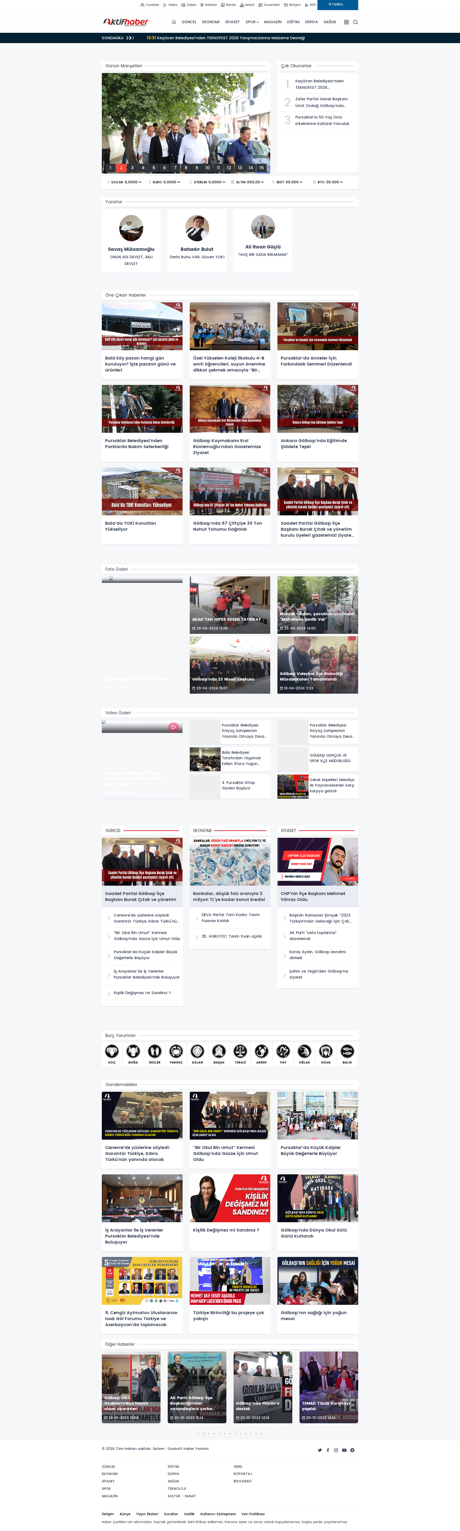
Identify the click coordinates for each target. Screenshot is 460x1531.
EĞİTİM (293, 22)
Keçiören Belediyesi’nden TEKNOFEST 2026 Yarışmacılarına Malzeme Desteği (226, 38)
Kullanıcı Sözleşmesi (218, 1514)
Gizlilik (189, 1514)
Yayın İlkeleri (147, 1514)
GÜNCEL (189, 22)
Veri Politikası (253, 1514)
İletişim (108, 1514)
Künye (125, 1514)
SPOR (250, 22)
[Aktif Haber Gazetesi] (126, 22)
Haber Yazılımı (196, 1448)
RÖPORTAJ (243, 1473)
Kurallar (171, 1514)
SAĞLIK (330, 22)
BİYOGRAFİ (243, 1481)
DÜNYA (311, 22)
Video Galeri (118, 713)
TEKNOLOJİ (177, 1488)
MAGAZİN (273, 22)
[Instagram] (336, 1450)
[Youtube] (344, 1450)
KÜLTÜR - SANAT (182, 1496)
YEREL (238, 1466)
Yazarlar (113, 202)
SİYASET (232, 22)
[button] (198, 1433)
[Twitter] (319, 1450)
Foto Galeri (116, 569)
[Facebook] (328, 1450)
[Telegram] (352, 1450)
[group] (131, 241)
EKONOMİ (210, 22)
